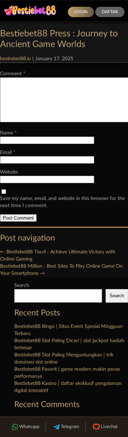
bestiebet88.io (15, 58)
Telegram (70, 427)
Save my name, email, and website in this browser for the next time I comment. (62, 202)
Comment (12, 73)
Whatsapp (29, 427)
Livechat (109, 427)
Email (7, 152)
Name (8, 132)
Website (9, 172)
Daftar (110, 12)
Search (21, 285)
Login (80, 12)
